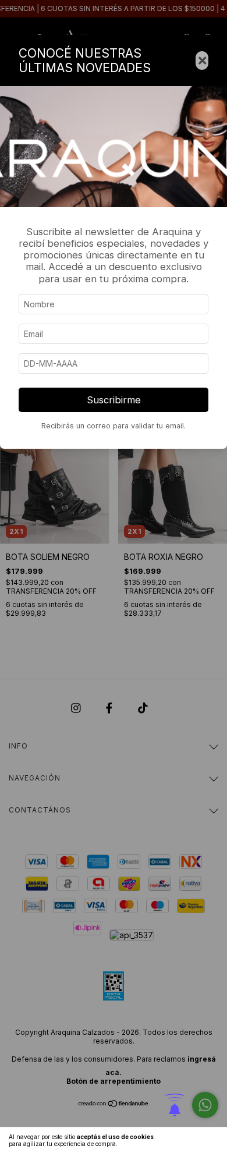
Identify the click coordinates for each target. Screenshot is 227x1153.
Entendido (195, 1140)
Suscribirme (114, 400)
